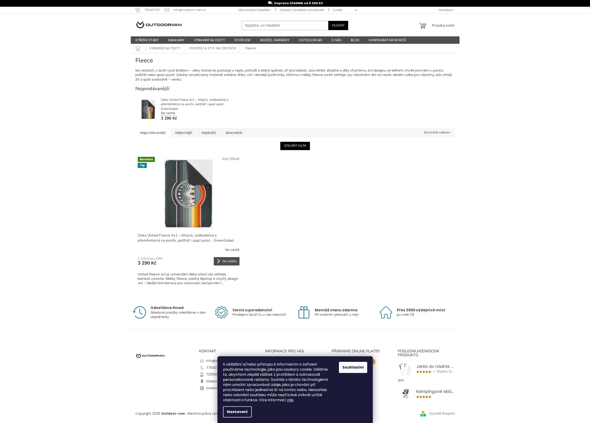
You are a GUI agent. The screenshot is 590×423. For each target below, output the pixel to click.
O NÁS (337, 10)
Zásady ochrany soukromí (302, 10)
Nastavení (237, 411)
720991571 (214, 374)
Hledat (338, 25)
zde (290, 400)
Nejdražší (209, 132)
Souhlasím (353, 367)
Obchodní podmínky (254, 10)
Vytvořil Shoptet (442, 413)
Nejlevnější (183, 132)
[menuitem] (147, 40)
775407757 (215, 367)
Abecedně (234, 132)
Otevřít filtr (295, 146)
